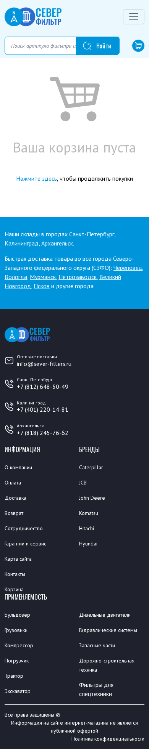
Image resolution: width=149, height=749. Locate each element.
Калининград (22, 243)
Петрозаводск (77, 277)
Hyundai (88, 543)
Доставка (15, 497)
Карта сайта (18, 558)
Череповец (127, 267)
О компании (18, 467)
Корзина (14, 589)
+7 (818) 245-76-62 (42, 432)
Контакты (15, 574)
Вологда (16, 277)
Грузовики (16, 630)
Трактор (14, 675)
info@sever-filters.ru (44, 363)
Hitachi (86, 528)
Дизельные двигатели (105, 614)
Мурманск (43, 277)
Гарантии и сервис (25, 543)
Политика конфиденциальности (107, 738)
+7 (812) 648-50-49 (42, 386)
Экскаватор (18, 691)
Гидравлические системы (108, 630)
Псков (42, 286)
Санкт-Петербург (91, 234)
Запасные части (97, 645)
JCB (83, 482)
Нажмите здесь (36, 178)
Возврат (14, 513)
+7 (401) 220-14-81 (42, 409)
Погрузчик (17, 660)
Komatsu (88, 513)
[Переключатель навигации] (133, 16)
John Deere (92, 497)
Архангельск (57, 243)
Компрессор (19, 645)
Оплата (13, 482)
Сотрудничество (24, 528)
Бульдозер (17, 614)
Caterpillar (91, 467)
